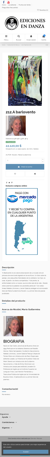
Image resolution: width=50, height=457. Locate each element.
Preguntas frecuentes (10, 7)
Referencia (10, 139)
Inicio (4, 5)
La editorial (12, 5)
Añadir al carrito (26, 167)
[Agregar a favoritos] (15, 174)
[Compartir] (6, 183)
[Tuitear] (9, 183)
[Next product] (47, 44)
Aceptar (26, 452)
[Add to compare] (34, 174)
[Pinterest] (12, 183)
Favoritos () (43, 10)
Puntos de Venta (25, 5)
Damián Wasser (36, 438)
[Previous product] (46, 44)
